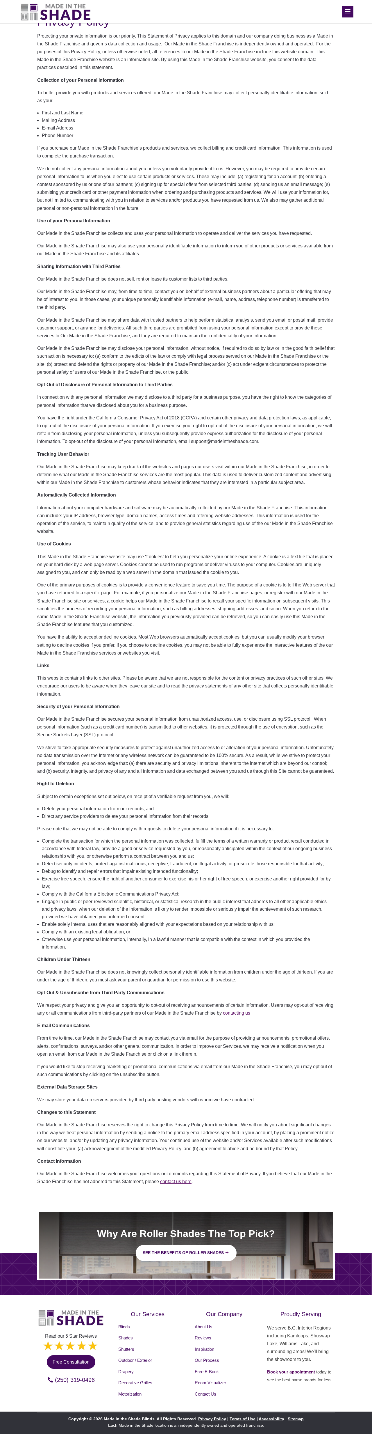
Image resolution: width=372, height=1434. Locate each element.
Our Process (207, 1360)
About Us (203, 1326)
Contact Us (205, 1394)
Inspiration (204, 1349)
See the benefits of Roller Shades (183, 1252)
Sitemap (296, 1419)
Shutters (126, 1349)
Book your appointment (291, 1371)
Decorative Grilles (135, 1382)
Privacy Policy (212, 1419)
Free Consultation (71, 1361)
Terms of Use (242, 1419)
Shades (125, 1337)
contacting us (237, 1013)
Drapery (126, 1371)
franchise (254, 1425)
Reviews (203, 1337)
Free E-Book (207, 1371)
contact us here (176, 1181)
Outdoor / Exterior (135, 1360)
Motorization (130, 1394)
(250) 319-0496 (75, 1380)
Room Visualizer (210, 1382)
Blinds (124, 1326)
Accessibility (271, 1419)
